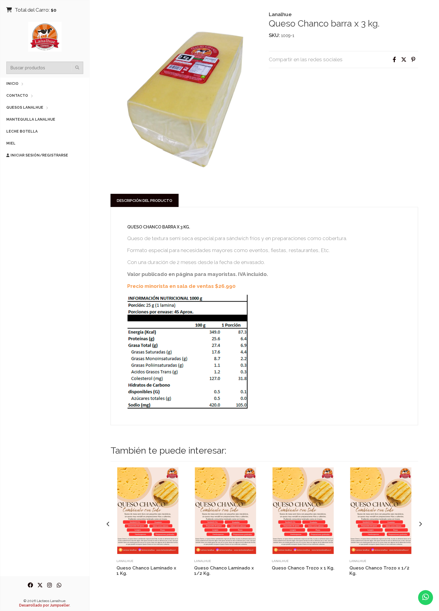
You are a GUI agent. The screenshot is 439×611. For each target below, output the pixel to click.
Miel (11, 143)
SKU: (274, 35)
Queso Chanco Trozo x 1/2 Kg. (379, 570)
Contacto (17, 95)
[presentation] (108, 524)
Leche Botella (22, 131)
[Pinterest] (413, 59)
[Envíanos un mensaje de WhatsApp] (425, 597)
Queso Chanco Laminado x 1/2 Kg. (224, 570)
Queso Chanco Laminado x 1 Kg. (146, 570)
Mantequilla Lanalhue (30, 119)
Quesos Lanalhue (24, 107)
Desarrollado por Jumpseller (44, 605)
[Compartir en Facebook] (394, 59)
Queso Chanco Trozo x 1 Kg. (303, 568)
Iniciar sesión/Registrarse (39, 155)
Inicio (12, 84)
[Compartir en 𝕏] (404, 59)
